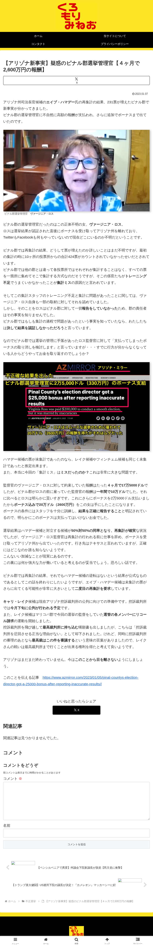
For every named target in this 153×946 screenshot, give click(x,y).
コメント (12, 779)
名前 (6, 826)
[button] (141, 673)
